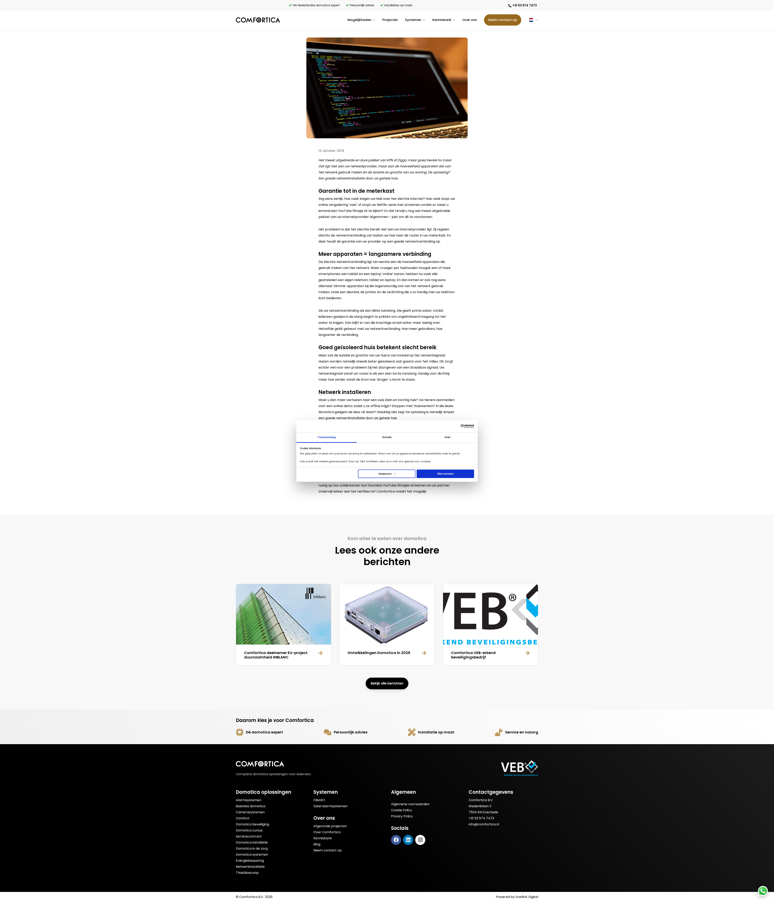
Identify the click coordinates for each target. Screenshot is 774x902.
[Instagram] (420, 840)
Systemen (413, 20)
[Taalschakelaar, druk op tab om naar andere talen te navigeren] (529, 19)
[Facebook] (396, 840)
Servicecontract (249, 836)
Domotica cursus (249, 830)
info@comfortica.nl (484, 824)
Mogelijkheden (359, 20)
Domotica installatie (252, 842)
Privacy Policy (402, 816)
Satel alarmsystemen (330, 806)
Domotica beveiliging (252, 824)
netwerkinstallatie (350, 418)
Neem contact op (502, 20)
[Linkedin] (408, 840)
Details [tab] (387, 437)
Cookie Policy (401, 810)
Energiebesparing (250, 860)
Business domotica (250, 806)
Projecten (390, 20)
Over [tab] (447, 437)
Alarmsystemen (248, 800)
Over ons (469, 20)
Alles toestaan (445, 473)
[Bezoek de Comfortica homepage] (258, 19)
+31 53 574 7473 (481, 818)
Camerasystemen (250, 812)
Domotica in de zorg (252, 848)
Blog (316, 844)
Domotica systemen (252, 854)
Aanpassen (384, 473)
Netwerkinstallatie (250, 866)
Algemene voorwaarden (410, 804)
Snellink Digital (527, 897)
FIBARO (319, 800)
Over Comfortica (326, 832)
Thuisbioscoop (247, 872)
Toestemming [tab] (326, 437)
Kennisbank (441, 20)
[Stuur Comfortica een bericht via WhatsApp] (763, 891)
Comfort (243, 818)
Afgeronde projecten (330, 826)
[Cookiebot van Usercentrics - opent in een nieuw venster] (467, 426)
